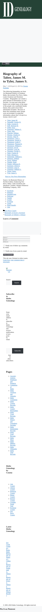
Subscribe (17, 351)
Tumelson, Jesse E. (13, 168)
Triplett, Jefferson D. (13, 164)
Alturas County (12, 488)
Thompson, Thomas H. (14, 144)
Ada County (12, 485)
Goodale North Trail (13, 504)
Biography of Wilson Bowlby (8, 591)
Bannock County (13, 492)
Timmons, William (13, 158)
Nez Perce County (11, 211)
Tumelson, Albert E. (13, 166)
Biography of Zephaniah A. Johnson (8, 570)
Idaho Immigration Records (14, 429)
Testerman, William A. (14, 129)
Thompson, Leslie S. (13, 142)
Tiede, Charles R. (12, 153)
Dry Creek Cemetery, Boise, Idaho (8, 547)
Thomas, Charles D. (13, 135)
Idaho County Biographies (14, 409)
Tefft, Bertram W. (12, 126)
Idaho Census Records (12, 403)
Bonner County (12, 499)
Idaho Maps (12, 439)
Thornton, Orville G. (13, 151)
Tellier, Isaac (11, 127)
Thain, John (11, 131)
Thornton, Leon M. (13, 149)
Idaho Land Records (12, 434)
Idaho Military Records (12, 443)
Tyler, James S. (12, 173)
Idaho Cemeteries (13, 399)
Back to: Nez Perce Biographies (15, 176)
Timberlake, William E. (14, 157)
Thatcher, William (13, 133)
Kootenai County (13, 509)
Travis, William (12, 160)
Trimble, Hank (12, 162)
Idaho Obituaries (13, 448)
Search (8, 280)
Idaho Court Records (12, 414)
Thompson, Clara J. (13, 138)
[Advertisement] (21, 40)
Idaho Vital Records (12, 452)
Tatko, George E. (12, 124)
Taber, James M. (12, 120)
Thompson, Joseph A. (14, 140)
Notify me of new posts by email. (16, 251)
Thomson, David (12, 148)
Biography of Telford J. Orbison (15, 215)
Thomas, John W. (12, 137)
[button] (3, 66)
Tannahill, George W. (14, 122)
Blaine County (12, 496)
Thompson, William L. (14, 146)
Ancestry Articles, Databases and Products (13, 379)
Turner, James (11, 171)
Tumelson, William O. (14, 169)
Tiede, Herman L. (13, 155)
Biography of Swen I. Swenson (15, 213)
